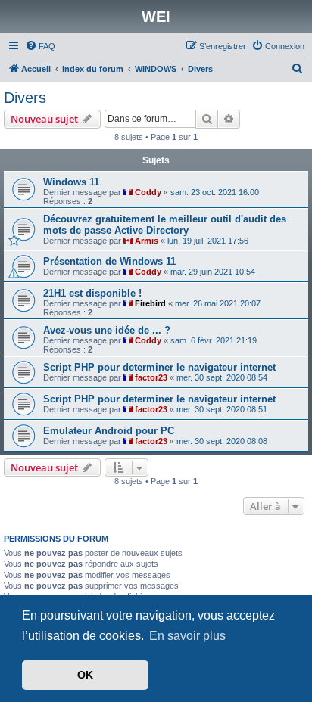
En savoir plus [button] (187, 635)
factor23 (151, 377)
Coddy (148, 192)
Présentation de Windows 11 (109, 261)
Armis (146, 240)
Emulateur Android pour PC (108, 430)
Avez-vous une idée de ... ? (106, 330)
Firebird (150, 303)
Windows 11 (71, 182)
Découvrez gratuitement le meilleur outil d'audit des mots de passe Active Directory (164, 224)
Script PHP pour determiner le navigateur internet (159, 367)
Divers (25, 97)
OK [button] (85, 675)
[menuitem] (40, 46)
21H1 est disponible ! (92, 293)
